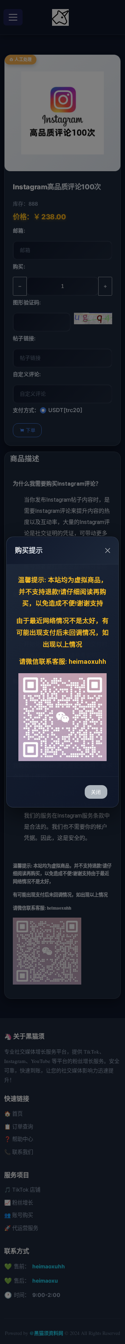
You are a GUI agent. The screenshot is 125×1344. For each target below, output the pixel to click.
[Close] (107, 550)
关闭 (96, 792)
